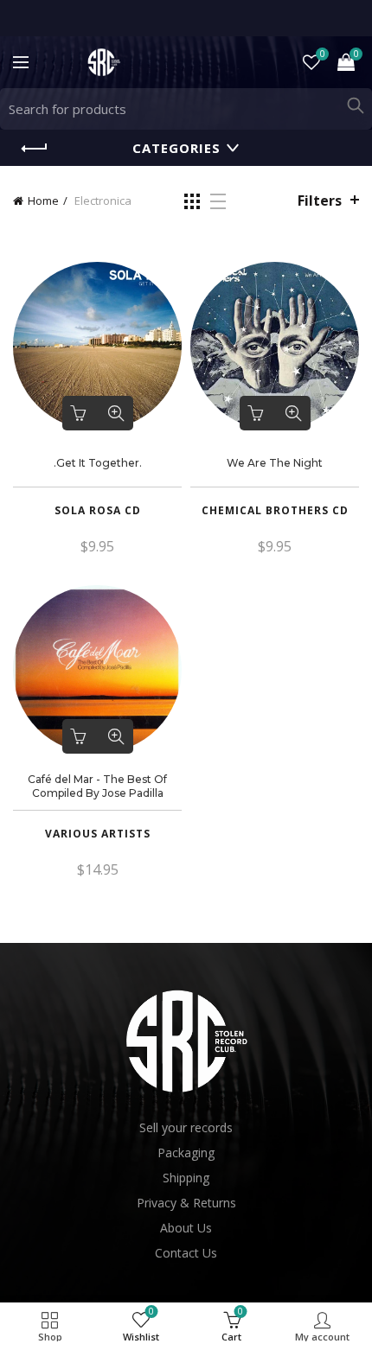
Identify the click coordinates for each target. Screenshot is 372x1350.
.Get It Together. (98, 462)
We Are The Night (275, 462)
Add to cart (79, 413)
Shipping (186, 1177)
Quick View (116, 413)
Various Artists (98, 834)
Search (354, 105)
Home (43, 200)
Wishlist (322, 54)
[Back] (34, 148)
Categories (176, 147)
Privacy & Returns (186, 1202)
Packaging (186, 1152)
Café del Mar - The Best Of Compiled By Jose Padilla (97, 786)
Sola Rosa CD (98, 511)
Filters (320, 200)
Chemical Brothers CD (275, 511)
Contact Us (186, 1253)
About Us (186, 1227)
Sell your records (186, 1127)
